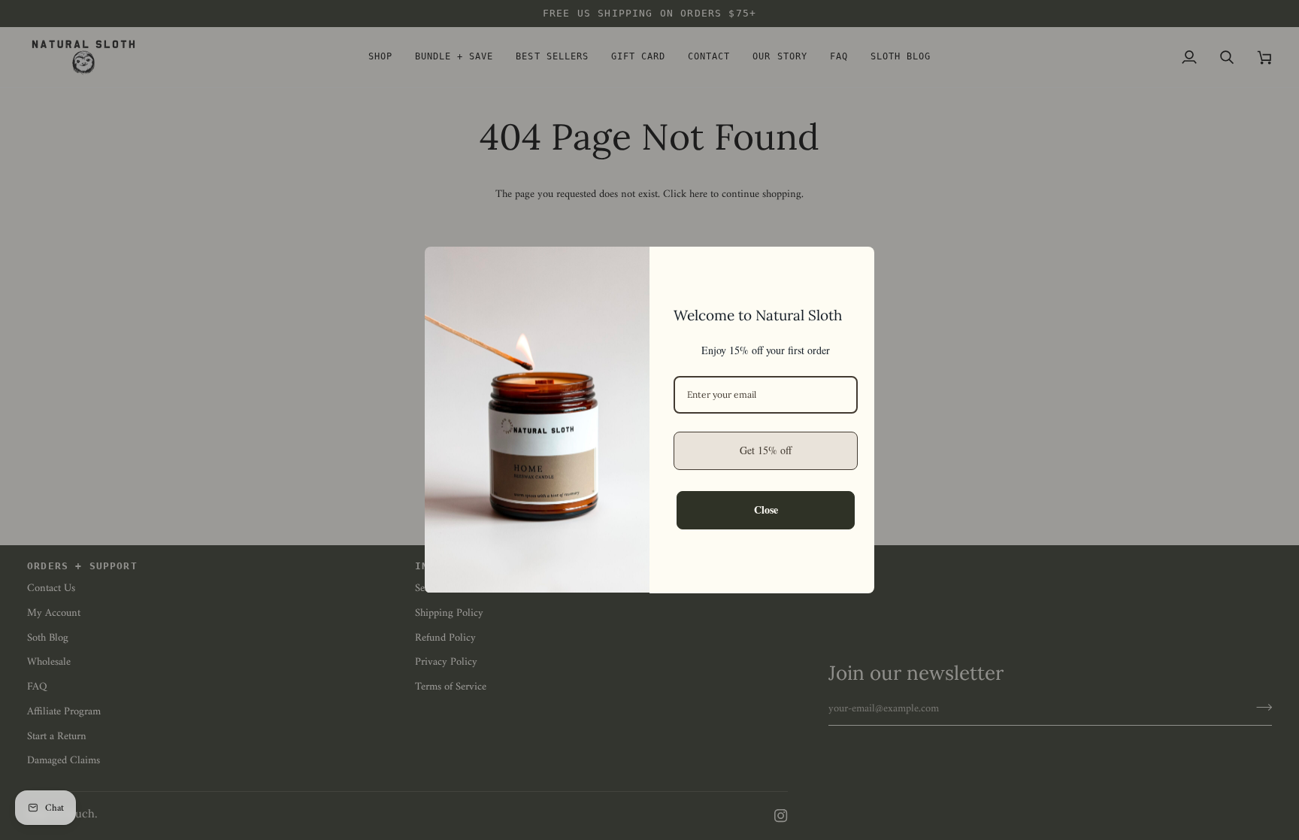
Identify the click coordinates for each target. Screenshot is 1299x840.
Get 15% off (766, 450)
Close (766, 509)
